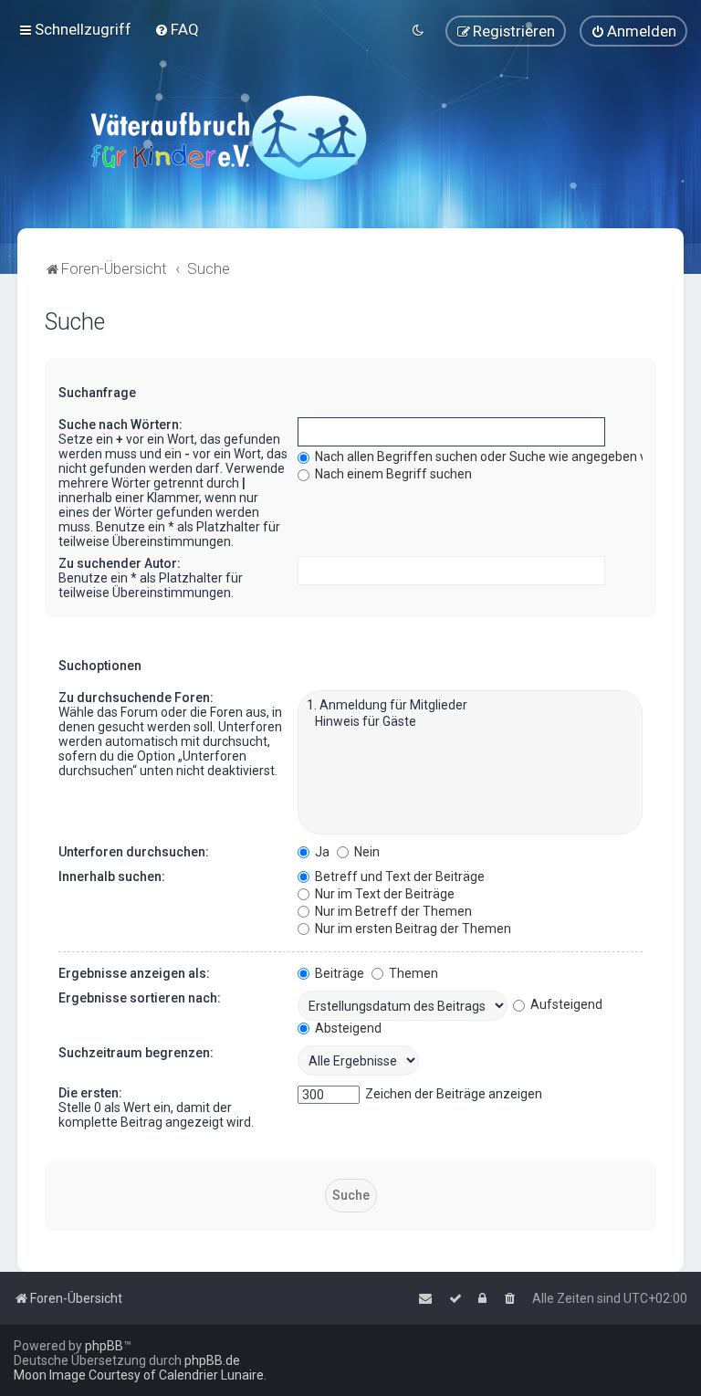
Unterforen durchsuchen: (133, 852)
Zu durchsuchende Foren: (136, 697)
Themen (412, 973)
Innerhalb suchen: (111, 876)
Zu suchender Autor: (119, 563)
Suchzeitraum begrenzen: (136, 1052)
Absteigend (347, 1028)
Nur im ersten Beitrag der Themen (411, 928)
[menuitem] (177, 29)
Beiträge (338, 973)
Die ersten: (90, 1093)
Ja (321, 852)
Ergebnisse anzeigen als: (134, 973)
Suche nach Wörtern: (120, 424)
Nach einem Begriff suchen (392, 474)
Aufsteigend (565, 1004)
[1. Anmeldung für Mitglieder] (469, 706)
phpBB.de (212, 1360)
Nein (365, 852)
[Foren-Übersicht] (228, 137)
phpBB (104, 1345)
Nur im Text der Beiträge (383, 894)
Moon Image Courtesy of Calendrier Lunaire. (140, 1375)
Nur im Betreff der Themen (392, 911)
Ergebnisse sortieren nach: (139, 998)
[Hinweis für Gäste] (469, 722)
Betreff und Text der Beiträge (398, 876)
